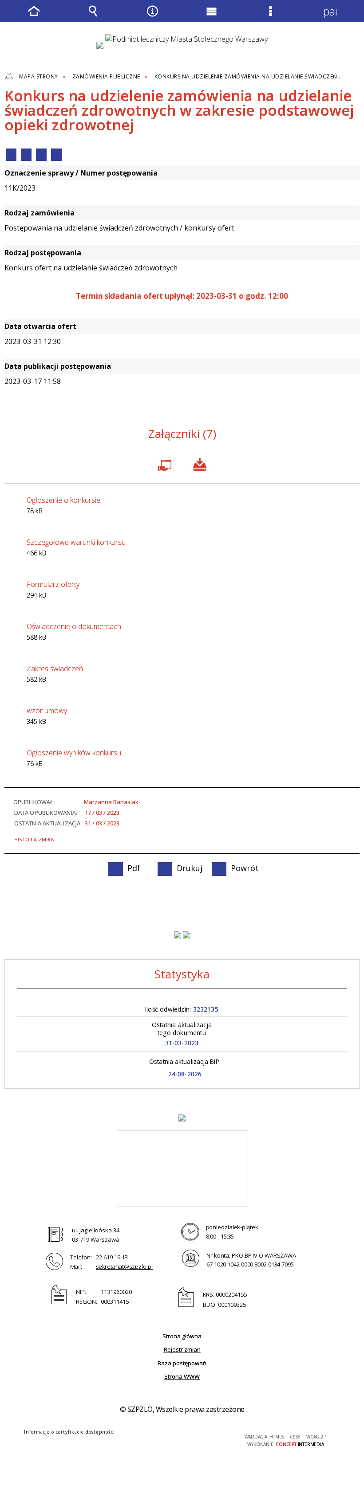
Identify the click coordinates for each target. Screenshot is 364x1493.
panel (329, 11)
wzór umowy (47, 716)
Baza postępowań (182, 1363)
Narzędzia (152, 17)
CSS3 (172, 1437)
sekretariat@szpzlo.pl (124, 1266)
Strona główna (182, 1336)
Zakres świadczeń (55, 674)
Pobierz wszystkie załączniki (200, 464)
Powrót (41, 155)
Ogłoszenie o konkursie (63, 505)
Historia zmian (34, 839)
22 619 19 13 (112, 1257)
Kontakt (56, 155)
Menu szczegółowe (270, 17)
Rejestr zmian (182, 1349)
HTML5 (159, 1437)
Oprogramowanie (166, 464)
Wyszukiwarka (93, 17)
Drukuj (26, 155)
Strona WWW (182, 1376)
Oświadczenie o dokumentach (74, 631)
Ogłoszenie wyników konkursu (74, 758)
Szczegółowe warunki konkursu (76, 547)
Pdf (11, 155)
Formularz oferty (53, 589)
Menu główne (211, 17)
